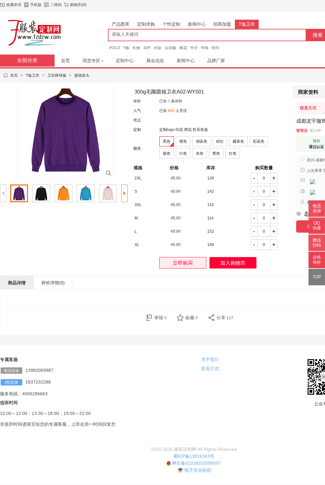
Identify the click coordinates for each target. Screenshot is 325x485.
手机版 (36, 5)
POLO (114, 48)
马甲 (147, 48)
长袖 (136, 48)
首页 (14, 75)
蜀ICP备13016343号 (193, 456)
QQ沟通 (317, 225)
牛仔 (194, 48)
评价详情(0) (53, 282)
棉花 (183, 48)
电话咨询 (317, 208)
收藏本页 (14, 5)
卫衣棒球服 (56, 75)
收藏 (191, 317)
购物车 (76, 5)
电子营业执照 (197, 470)
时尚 (215, 48)
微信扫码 (317, 243)
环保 (205, 48)
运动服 (170, 48)
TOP (317, 277)
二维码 (56, 5)
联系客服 (200, 129)
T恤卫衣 (32, 75)
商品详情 (17, 282)
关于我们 (210, 359)
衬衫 (158, 48)
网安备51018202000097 (196, 463)
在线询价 (317, 260)
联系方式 (210, 368)
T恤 (126, 48)
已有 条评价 (170, 101)
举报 (160, 317)
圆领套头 (82, 75)
